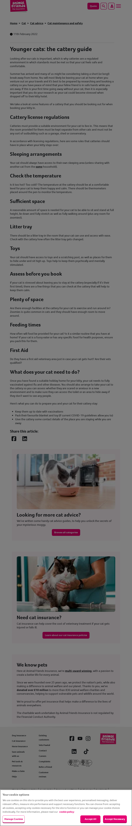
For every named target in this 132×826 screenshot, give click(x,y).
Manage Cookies (13, 819)
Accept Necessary (115, 819)
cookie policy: (67, 811)
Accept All (90, 819)
